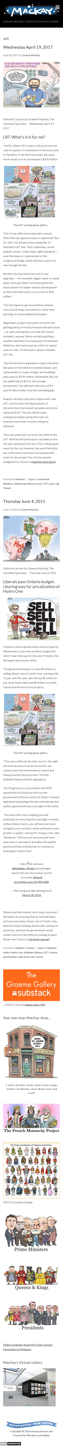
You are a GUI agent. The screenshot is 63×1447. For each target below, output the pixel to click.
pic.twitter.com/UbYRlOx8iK (31, 881)
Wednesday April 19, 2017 (28, 47)
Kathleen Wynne (33, 952)
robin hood (23, 956)
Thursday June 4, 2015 (24, 501)
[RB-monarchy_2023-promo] (31, 1170)
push (51, 483)
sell (57, 483)
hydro (6, 952)
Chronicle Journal (38, 939)
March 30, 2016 (31, 895)
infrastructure (34, 483)
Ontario (30, 947)
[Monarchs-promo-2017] (31, 1289)
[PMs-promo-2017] (31, 1253)
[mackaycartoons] (31, 14)
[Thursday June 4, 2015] (31, 539)
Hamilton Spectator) (43, 461)
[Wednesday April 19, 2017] (31, 110)
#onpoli (37, 877)
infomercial (20, 483)
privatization (10, 956)
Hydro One (16, 952)
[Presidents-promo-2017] (31, 1331)
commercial (43, 479)
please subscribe (35, 1004)
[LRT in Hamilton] (29, 220)
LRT (45, 483)
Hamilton (20, 479)
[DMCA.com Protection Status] (10, 1444)
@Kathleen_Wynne (23, 868)
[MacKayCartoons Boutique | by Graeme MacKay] (31, 1081)
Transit (7, 488)
